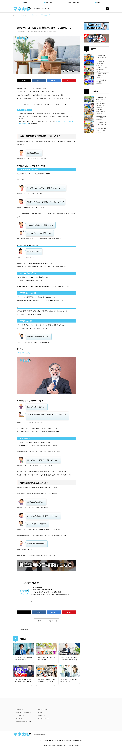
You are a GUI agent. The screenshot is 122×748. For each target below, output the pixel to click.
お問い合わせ (19, 709)
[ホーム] (13, 15)
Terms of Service (76, 740)
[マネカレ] (22, 9)
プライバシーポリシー (43, 718)
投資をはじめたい (51, 31)
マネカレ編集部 (36, 587)
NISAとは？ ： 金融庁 (23, 353)
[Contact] (31, 601)
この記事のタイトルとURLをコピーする (46, 621)
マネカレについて (21, 715)
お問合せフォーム (60, 121)
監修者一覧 (19, 718)
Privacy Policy (66, 740)
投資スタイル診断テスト (44, 709)
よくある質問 (41, 715)
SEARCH (107, 8)
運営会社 (40, 712)
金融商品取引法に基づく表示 (23, 721)
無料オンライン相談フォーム (23, 712)
